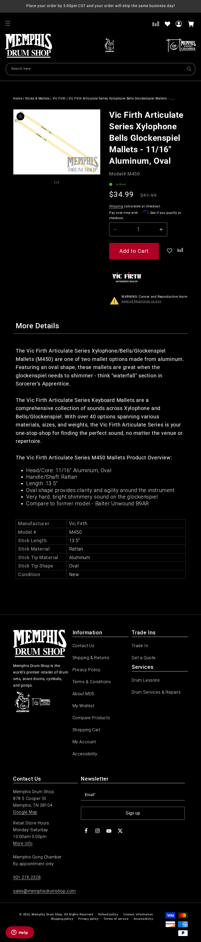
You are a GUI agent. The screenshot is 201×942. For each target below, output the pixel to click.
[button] (8, 23)
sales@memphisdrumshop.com (44, 890)
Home (17, 98)
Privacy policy (88, 919)
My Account (84, 741)
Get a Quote (144, 657)
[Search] (189, 69)
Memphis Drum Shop (47, 914)
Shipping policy (62, 919)
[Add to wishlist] (167, 24)
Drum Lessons (146, 680)
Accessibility (84, 753)
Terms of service (116, 919)
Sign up (133, 813)
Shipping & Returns (90, 657)
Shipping (116, 206)
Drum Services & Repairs (156, 692)
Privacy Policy (86, 669)
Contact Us (83, 645)
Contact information (138, 914)
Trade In (140, 645)
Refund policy (108, 914)
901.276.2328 (27, 877)
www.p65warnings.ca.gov (141, 301)
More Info (22, 843)
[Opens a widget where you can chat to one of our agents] (19, 932)
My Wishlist (83, 705)
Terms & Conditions (91, 681)
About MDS (83, 693)
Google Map (25, 812)
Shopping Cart (86, 729)
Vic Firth (59, 98)
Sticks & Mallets (37, 98)
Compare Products (91, 717)
